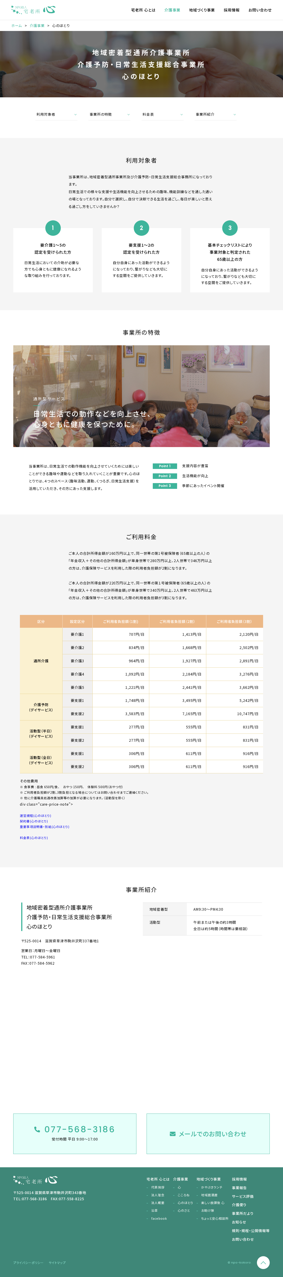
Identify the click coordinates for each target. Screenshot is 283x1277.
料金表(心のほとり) (34, 837)
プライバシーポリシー (28, 1262)
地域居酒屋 (209, 1195)
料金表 (148, 114)
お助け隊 (207, 1210)
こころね (184, 1195)
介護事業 (172, 10)
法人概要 (157, 1202)
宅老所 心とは (143, 10)
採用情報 (232, 10)
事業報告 (239, 1187)
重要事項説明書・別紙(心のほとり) (44, 826)
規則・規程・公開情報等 (251, 1230)
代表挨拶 (157, 1187)
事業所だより (242, 1213)
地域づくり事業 (202, 10)
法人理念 (157, 1195)
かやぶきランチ (211, 1187)
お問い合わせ (260, 10)
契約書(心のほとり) (34, 821)
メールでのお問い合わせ (213, 1133)
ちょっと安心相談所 (215, 1218)
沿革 (154, 1210)
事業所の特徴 (101, 114)
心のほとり (185, 1202)
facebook (159, 1218)
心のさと (184, 1210)
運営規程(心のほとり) (35, 815)
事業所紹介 (205, 114)
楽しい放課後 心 (213, 1202)
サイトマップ (57, 1262)
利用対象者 (45, 114)
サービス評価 (243, 1196)
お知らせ (239, 1222)
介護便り (239, 1204)
